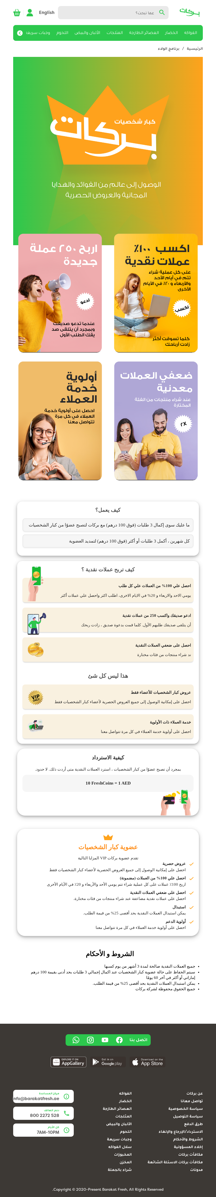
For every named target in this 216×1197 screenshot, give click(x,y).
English (47, 12)
